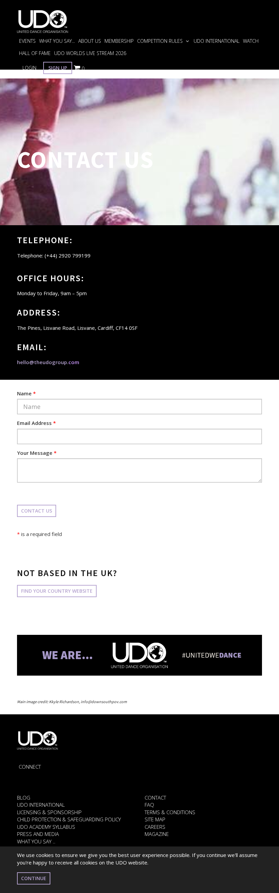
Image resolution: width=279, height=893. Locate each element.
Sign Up (57, 68)
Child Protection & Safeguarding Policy (69, 819)
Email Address (36, 422)
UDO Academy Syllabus (46, 826)
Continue (33, 878)
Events (27, 41)
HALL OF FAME (35, 53)
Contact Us (36, 510)
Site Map (155, 819)
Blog (23, 797)
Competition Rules (160, 41)
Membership (119, 41)
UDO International (217, 41)
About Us (89, 41)
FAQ (149, 804)
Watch (251, 41)
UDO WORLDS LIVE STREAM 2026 (90, 53)
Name (26, 393)
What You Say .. (36, 841)
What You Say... (57, 41)
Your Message (36, 452)
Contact (155, 797)
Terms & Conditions (170, 812)
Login (29, 68)
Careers (155, 826)
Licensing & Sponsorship (49, 812)
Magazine (157, 834)
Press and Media (38, 834)
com (48, 362)
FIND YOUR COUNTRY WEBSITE (57, 591)
